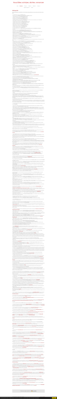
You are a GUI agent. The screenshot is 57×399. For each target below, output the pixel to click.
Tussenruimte (42, 342)
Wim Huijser (31, 340)
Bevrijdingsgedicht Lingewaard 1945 (33, 360)
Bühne (35, 232)
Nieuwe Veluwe (23, 340)
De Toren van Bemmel (32, 382)
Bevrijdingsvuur (41, 256)
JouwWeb (44, 396)
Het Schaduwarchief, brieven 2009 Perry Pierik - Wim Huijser (35, 311)
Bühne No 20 (24, 363)
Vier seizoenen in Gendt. (25, 346)
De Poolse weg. (20, 241)
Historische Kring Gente (28, 354)
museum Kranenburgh (27, 384)
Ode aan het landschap (21, 325)
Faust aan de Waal (23, 165)
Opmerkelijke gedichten (15, 293)
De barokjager (29, 274)
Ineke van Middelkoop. (21, 336)
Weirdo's (33, 342)
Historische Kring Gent (38, 329)
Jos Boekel (35, 385)
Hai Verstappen (24, 347)
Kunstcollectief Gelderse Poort (35, 307)
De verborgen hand (29, 229)
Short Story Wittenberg (31, 366)
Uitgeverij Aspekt (36, 357)
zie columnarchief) (36, 74)
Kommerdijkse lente (20, 329)
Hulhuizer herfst (40, 346)
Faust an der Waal (15, 204)
